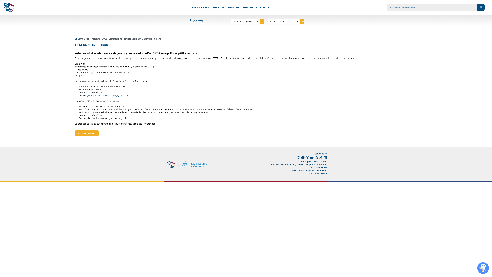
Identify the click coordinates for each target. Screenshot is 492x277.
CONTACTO (262, 7)
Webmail (324, 173)
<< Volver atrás (86, 133)
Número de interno (317, 170)
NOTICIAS (247, 7)
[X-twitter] (307, 158)
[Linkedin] (325, 158)
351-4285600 (298, 170)
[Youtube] (312, 158)
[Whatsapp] (316, 158)
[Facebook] (303, 158)
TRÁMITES (218, 7)
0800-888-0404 (318, 167)
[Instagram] (298, 158)
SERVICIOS (233, 7)
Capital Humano (313, 173)
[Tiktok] (321, 158)
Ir (262, 21)
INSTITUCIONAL (201, 7)
